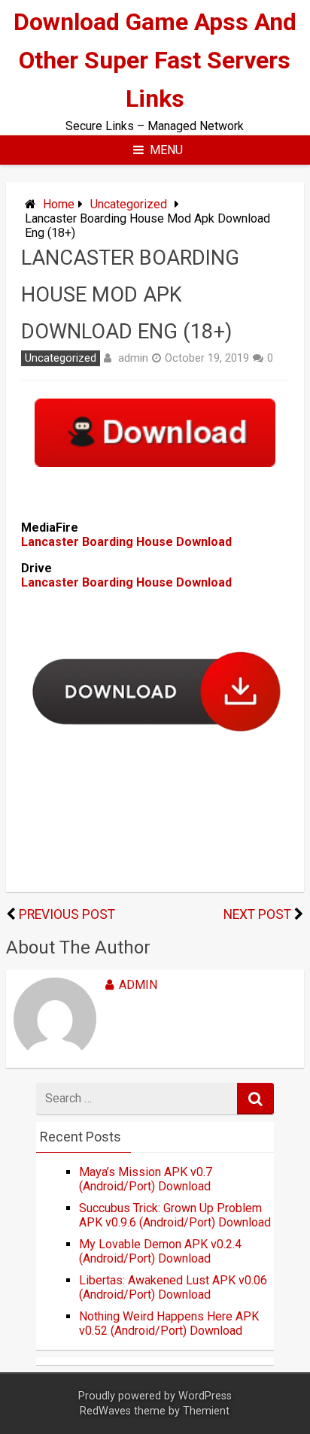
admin (133, 358)
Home (58, 204)
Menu (166, 150)
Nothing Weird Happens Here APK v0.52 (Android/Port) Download (169, 1323)
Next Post (257, 914)
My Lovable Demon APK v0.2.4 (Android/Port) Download (160, 1251)
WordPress (205, 1396)
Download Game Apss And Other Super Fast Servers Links (155, 60)
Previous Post (67, 914)
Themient (206, 1411)
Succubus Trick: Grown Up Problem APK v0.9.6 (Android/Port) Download (175, 1215)
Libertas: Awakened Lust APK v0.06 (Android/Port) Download (173, 1287)
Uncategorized (128, 204)
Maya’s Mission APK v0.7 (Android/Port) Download (145, 1179)
